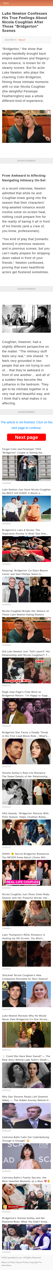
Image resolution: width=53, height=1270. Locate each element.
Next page (26, 437)
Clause (19, 1262)
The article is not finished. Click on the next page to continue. (26, 425)
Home (6, 3)
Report (22, 39)
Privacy (25, 1262)
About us (5, 1262)
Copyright (34, 1262)
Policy (12, 1262)
